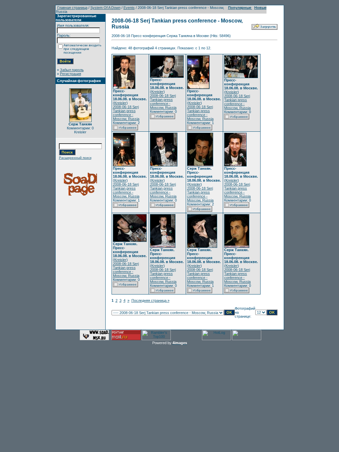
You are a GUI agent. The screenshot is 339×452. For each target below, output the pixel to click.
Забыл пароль (72, 70)
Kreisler (120, 103)
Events (129, 8)
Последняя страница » (150, 300)
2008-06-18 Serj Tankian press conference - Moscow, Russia (126, 113)
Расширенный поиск (75, 157)
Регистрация (70, 74)
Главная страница (72, 8)
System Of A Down (105, 8)
